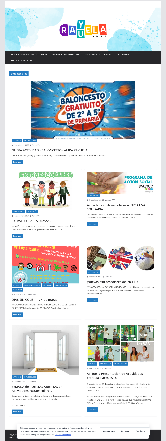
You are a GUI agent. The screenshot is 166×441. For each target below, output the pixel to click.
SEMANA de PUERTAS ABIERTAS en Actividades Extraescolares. (37, 388)
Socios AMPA (91, 54)
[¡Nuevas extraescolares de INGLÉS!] (120, 258)
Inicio (44, 54)
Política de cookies (63, 434)
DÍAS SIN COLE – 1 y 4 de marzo (35, 299)
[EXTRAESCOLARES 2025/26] (45, 191)
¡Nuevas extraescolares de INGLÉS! (112, 282)
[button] (35, 54)
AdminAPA (36, 145)
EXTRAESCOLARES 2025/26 (22, 54)
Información (32, 211)
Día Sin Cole (47, 285)
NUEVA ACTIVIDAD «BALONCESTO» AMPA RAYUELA (49, 150)
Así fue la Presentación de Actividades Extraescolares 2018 (115, 375)
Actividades (17, 140)
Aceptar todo (109, 431)
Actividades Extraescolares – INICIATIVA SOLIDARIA (116, 207)
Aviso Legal (124, 54)
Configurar (141, 431)
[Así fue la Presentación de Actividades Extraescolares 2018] (120, 343)
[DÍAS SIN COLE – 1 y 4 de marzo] (45, 264)
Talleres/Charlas (120, 364)
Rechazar (125, 431)
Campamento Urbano (32, 285)
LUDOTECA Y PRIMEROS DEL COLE (66, 54)
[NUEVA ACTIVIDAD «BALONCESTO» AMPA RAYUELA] (83, 110)
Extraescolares (30, 140)
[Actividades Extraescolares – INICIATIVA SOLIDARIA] (120, 183)
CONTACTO (109, 54)
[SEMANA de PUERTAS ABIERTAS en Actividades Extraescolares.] (45, 350)
